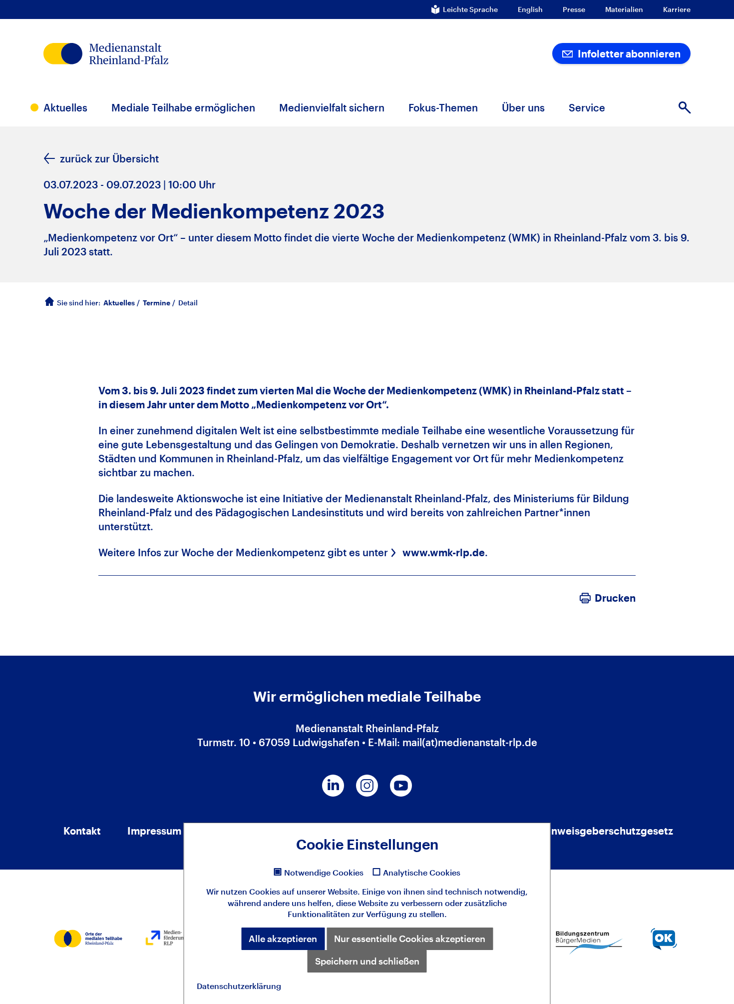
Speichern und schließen (367, 961)
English (530, 9)
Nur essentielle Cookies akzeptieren (409, 939)
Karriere (677, 9)
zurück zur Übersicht (109, 158)
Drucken (615, 598)
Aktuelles (119, 302)
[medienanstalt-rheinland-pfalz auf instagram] (367, 786)
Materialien (624, 9)
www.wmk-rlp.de (443, 552)
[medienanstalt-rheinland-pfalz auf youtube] (401, 786)
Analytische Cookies (421, 872)
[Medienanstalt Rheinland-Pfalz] (174, 53)
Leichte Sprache (470, 9)
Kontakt (82, 831)
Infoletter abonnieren (628, 53)
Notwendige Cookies (324, 872)
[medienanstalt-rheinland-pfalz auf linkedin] (333, 786)
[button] (685, 107)
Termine (156, 302)
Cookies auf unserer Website (303, 891)
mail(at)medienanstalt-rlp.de (469, 742)
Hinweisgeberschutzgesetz (607, 831)
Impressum (154, 831)
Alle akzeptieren (283, 939)
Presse (574, 9)
